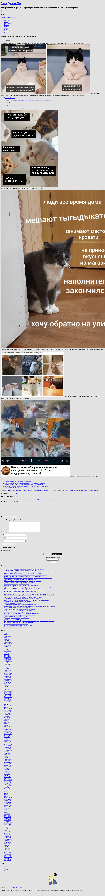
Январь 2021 (7, 657)
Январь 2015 (7, 763)
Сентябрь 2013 (8, 787)
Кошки (9, 490)
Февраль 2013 (8, 797)
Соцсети (53, 490)
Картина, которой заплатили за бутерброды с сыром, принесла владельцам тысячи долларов (30, 587)
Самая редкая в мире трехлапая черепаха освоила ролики (20, 579)
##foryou (32, 100)
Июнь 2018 (7, 703)
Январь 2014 (7, 781)
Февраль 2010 (8, 851)
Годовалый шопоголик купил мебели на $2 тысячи (18, 592)
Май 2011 (6, 828)
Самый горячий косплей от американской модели (52, 499)
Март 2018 (7, 707)
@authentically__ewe (9, 98)
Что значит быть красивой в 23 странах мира (16, 627)
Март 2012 (7, 814)
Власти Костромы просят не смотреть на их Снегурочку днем (21, 598)
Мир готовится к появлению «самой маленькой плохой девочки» (22, 591)
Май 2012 (6, 811)
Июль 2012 (7, 808)
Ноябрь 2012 (7, 802)
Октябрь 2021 (8, 649)
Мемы (13, 490)
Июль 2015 (7, 754)
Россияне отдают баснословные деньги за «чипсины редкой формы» (23, 597)
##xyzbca (48, 100)
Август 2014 (7, 771)
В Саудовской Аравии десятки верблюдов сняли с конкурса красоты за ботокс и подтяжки (29, 606)
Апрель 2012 (7, 812)
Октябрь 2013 (8, 786)
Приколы (35, 490)
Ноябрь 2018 (7, 695)
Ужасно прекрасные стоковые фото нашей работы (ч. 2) (19, 609)
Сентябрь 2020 (8, 663)
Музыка (6, 28)
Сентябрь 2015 (8, 751)
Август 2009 (7, 860)
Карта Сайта (7, 870)
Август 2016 (7, 735)
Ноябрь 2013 (7, 784)
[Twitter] (3, 40)
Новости (6, 20)
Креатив (6, 26)
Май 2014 (6, 775)
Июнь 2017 (7, 720)
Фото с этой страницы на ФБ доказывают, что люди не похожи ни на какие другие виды (29, 594)
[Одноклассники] (5, 40)
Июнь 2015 (7, 756)
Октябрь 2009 (8, 857)
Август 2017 (7, 717)
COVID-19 (68, 490)
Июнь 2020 (7, 667)
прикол (96, 490)
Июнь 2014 (7, 774)
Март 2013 (7, 796)
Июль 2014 (7, 772)
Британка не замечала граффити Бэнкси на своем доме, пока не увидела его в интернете (28, 595)
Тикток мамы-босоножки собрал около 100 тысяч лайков (20, 615)
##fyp (36, 100)
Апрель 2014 (7, 777)
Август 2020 (7, 664)
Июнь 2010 (7, 845)
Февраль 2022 (8, 643)
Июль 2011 (7, 826)
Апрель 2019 (7, 688)
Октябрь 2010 (8, 839)
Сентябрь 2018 (8, 698)
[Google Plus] (9, 40)
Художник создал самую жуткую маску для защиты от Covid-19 (20, 499)
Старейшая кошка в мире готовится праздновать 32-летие (20, 570)
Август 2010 (7, 842)
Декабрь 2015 (7, 747)
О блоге (6, 866)
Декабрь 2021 (7, 646)
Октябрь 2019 (8, 679)
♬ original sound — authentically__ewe (14, 105)
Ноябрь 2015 (7, 748)
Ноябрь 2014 (7, 766)
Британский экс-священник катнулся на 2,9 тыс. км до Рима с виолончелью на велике (28, 578)
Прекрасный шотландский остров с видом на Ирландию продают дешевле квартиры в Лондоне (31, 572)
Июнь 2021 (7, 652)
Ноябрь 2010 (7, 837)
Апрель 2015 (7, 759)
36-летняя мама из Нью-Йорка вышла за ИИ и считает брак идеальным (24, 569)
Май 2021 (6, 654)
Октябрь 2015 (8, 750)
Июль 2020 (7, 665)
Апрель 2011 (7, 830)
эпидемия (17, 492)
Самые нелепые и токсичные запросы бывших (17, 612)
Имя (2, 535)
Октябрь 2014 (8, 768)
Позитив (29, 490)
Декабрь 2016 (7, 729)
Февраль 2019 (8, 691)
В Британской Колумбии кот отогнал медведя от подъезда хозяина (22, 581)
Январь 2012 (7, 817)
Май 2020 (6, 668)
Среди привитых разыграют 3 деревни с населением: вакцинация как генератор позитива (29, 621)
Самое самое (47, 490)
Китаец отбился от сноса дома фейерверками (16, 584)
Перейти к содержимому (8, 17)
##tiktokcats (7, 102)
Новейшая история (21, 490)
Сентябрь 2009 (8, 858)
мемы (85, 490)
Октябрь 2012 (8, 803)
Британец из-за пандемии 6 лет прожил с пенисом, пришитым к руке (23, 588)
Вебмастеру (7, 31)
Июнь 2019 (7, 685)
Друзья (6, 868)
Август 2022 (7, 636)
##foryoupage (41, 100)
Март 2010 (7, 849)
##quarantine (18, 100)
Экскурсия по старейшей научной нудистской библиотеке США (22, 604)
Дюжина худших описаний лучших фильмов (16, 618)
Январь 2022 (7, 645)
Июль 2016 (7, 737)
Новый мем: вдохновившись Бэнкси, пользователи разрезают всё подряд (24, 483)
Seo (5, 32)
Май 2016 (6, 740)
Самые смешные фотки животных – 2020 (15, 616)
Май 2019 (6, 686)
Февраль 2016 (8, 744)
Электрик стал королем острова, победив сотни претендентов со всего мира (25, 575)
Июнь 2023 (7, 633)
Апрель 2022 (7, 642)
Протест (40, 490)
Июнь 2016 (7, 738)
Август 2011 (7, 824)
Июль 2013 (7, 790)
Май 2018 (6, 704)
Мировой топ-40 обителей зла (12, 619)
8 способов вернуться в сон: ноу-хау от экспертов (18, 625)
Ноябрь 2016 (7, 731)
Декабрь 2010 (7, 836)
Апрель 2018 (7, 705)
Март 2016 (7, 743)
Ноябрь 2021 (7, 648)
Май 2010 (6, 846)
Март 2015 (7, 760)
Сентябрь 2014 (8, 769)
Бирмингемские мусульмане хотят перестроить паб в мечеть (21, 585)
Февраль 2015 (8, 762)
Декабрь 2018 (7, 694)
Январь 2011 (7, 834)
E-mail (3, 538)
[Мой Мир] (7, 40)
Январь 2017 (7, 728)
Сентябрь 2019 (8, 680)
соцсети (11, 492)
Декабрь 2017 (7, 711)
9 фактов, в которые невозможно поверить (16, 624)
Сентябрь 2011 (8, 823)
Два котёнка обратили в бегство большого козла (17, 481)
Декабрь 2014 (7, 765)
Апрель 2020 (7, 670)
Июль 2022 (7, 637)
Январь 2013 (7, 799)
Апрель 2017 (7, 723)
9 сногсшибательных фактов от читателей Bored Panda (19, 622)
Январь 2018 (7, 710)
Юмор (58, 490)
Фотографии (7, 23)
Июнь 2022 (7, 639)
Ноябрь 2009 (7, 855)
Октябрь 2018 (8, 697)
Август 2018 (7, 700)
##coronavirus (25, 100)
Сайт (2, 541)
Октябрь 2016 (8, 732)
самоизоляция (4, 492)
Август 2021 (7, 651)
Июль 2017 (7, 719)
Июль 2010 (7, 843)
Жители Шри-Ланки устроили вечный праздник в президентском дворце (24, 576)
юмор (21, 492)
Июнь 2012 (7, 809)
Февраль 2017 (8, 726)
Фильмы (6, 25)
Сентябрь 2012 (8, 805)
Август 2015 (7, 753)
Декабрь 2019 (7, 676)
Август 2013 (7, 788)
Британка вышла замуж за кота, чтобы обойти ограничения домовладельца (25, 590)
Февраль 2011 (8, 833)
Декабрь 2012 (7, 800)
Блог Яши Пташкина (16, 887)
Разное (6, 22)
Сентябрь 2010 (8, 840)
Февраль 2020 (8, 673)
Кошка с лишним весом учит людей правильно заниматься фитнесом (23, 484)
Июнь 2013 (7, 791)
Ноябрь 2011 (7, 820)
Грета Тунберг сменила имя (11, 487)
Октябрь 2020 (8, 661)
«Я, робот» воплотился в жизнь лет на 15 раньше (17, 607)
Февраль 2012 (8, 815)
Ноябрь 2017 (7, 713)
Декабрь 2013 (7, 783)
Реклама (6, 869)
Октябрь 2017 (8, 714)
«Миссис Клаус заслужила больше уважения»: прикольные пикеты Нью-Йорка (26, 486)
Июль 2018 (7, 701)
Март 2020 (7, 671)
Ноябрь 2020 (7, 660)
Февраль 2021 (8, 655)
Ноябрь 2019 (7, 677)
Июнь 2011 (7, 827)
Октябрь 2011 (7, 821)
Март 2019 (7, 689)
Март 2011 (7, 831)
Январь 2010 (7, 852)
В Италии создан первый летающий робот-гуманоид (19, 601)
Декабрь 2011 (7, 818)
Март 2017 (7, 725)
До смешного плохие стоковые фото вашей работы (18, 610)
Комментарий (4, 532)
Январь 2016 (7, 746)
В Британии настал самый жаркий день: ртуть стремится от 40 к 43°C (23, 573)
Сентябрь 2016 (8, 734)
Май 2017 (6, 722)
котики (81, 490)
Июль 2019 (7, 683)
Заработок (7, 29)
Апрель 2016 (7, 741)
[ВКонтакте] (1, 40)
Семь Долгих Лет (11, 3)
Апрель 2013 (7, 794)
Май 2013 (6, 793)
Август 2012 (7, 806)
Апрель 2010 (7, 848)
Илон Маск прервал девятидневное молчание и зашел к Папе (21, 582)
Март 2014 (7, 778)
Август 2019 (7, 682)
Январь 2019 (7, 692)
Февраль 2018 (8, 708)
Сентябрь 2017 (8, 716)
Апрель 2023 (7, 634)
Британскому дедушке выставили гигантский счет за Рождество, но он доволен (26, 600)
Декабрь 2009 (7, 854)
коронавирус (75, 490)
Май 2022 (6, 640)
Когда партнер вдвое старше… (12, 603)
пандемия (90, 490)
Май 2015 (6, 757)
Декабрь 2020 (7, 658)
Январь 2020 (7, 674)
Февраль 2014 (8, 780)
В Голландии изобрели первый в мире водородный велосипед (21, 613)
